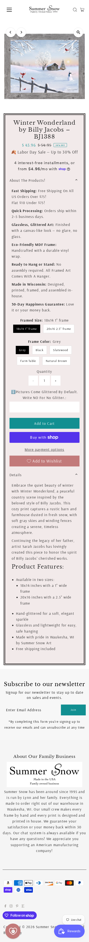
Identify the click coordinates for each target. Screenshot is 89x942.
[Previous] (11, 32)
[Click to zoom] (78, 32)
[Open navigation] (13, 9)
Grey (22, 350)
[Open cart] (82, 10)
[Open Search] (75, 10)
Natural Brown (56, 361)
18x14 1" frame (26, 329)
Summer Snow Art (51, 926)
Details (16, 475)
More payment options (44, 449)
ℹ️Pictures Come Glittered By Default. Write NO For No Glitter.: (44, 394)
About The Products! (27, 180)
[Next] (21, 32)
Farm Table (28, 361)
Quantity (44, 371)
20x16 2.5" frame (59, 329)
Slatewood (60, 350)
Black (39, 350)
